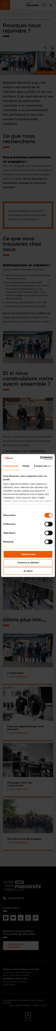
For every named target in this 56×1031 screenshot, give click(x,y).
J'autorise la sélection (28, 562)
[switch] (49, 524)
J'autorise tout (28, 554)
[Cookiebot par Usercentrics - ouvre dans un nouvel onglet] (40, 458)
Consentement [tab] (10, 466)
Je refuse (28, 571)
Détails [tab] (25, 466)
